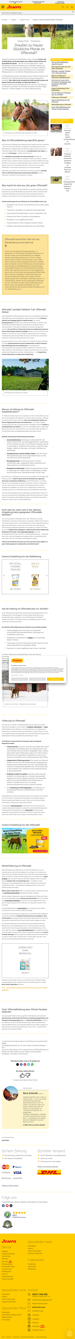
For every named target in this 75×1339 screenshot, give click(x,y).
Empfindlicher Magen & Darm (12, 1315)
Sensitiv (30, 1248)
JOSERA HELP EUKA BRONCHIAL (25, 950)
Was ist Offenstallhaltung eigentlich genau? (60, 63)
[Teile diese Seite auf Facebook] (21, 1064)
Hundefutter (32, 1264)
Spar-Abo (5, 1261)
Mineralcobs (29, 810)
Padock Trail (15, 320)
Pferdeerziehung (68, 152)
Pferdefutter (32, 1269)
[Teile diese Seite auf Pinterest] (25, 1064)
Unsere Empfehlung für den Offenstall (61, 101)
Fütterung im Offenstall (59, 97)
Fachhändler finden (63, 7)
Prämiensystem (7, 1264)
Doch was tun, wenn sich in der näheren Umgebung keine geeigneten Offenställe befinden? (61, 83)
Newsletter (36, 1326)
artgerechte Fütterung (27, 532)
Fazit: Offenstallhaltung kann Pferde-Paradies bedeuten (61, 108)
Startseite (5, 19)
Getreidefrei (32, 1246)
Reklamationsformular (40, 1303)
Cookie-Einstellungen (41, 1337)
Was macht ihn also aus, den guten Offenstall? (61, 67)
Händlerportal (6, 1271)
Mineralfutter (38, 727)
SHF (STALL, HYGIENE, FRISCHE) (15, 566)
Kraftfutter (30, 727)
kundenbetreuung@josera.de (42, 1300)
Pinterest (35, 1323)
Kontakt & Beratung (8, 1254)
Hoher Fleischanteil (34, 1251)
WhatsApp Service (38, 1330)
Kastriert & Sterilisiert (35, 1253)
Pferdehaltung (35, 41)
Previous (4, 576)
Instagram (35, 1319)
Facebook (35, 1315)
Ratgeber (13, 19)
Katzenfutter (32, 1266)
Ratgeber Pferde (24, 19)
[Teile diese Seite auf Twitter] (28, 1064)
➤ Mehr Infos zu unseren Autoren (34, 1125)
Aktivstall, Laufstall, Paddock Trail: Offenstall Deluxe (61, 72)
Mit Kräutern (6, 1320)
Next (46, 576)
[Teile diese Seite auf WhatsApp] (32, 1064)
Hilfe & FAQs (6, 1256)
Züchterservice (7, 1269)
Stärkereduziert (7, 1317)
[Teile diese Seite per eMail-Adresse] (17, 1064)
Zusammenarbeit (7, 1279)
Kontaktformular (37, 1311)
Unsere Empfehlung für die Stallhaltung (60, 89)
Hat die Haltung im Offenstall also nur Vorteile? (61, 94)
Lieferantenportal (7, 1276)
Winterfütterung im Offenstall (61, 104)
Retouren (5, 1259)
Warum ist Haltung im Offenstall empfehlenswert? (61, 76)
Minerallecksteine (16, 806)
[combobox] (37, 12)
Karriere (4, 1274)
